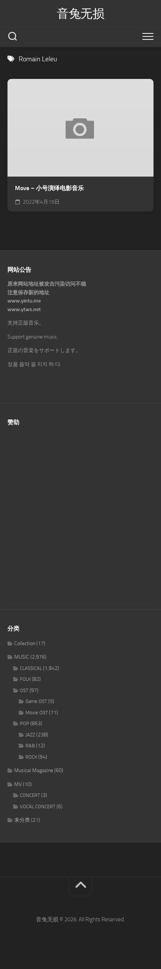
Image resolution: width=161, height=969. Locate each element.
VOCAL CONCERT (37, 806)
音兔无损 (80, 13)
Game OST (36, 701)
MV (18, 784)
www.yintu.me (24, 301)
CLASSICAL (31, 668)
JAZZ (30, 735)
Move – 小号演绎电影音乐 (49, 188)
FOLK (25, 679)
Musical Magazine (33, 770)
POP (24, 723)
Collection (24, 643)
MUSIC (21, 657)
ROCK (31, 757)
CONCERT (30, 795)
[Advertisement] (80, 513)
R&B (30, 745)
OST (24, 690)
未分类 (22, 820)
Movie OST (36, 712)
